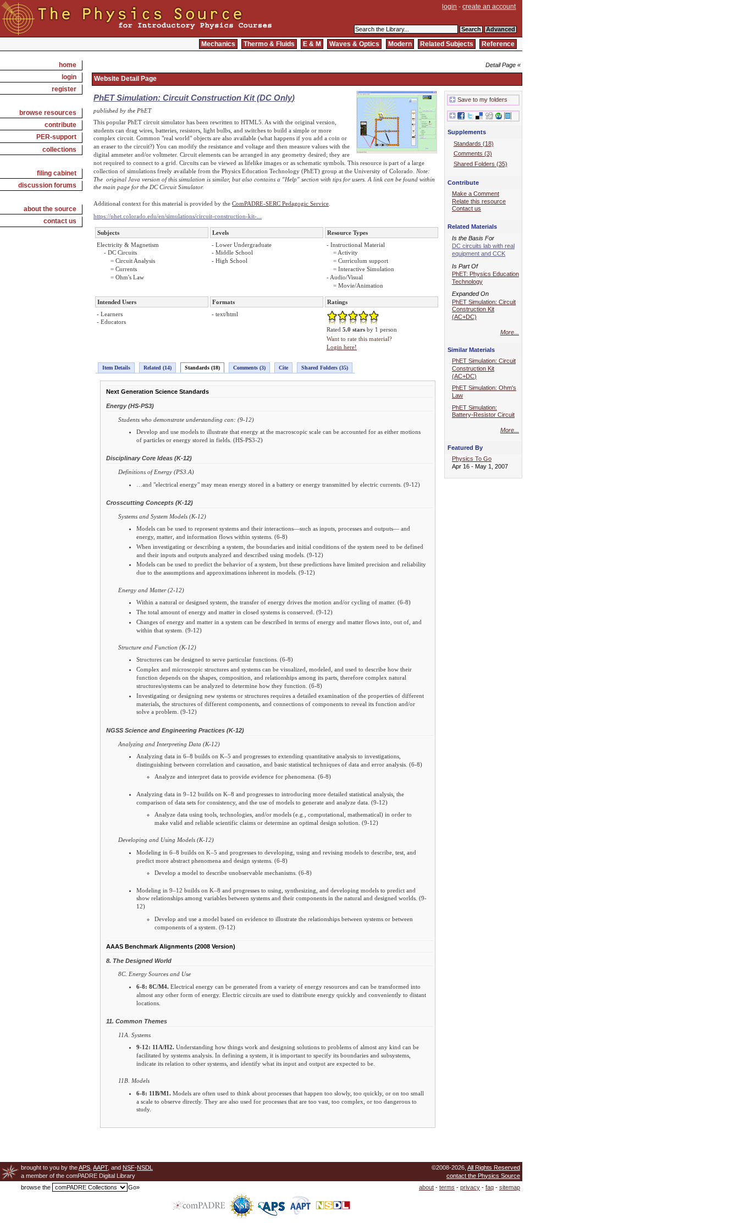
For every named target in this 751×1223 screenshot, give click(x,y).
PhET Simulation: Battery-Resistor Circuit (483, 411)
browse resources (47, 113)
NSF (129, 1167)
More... (509, 332)
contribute (60, 125)
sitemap (509, 1187)
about (426, 1187)
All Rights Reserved (493, 1167)
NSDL (145, 1167)
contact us (59, 221)
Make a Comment (475, 193)
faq (489, 1187)
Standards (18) (202, 368)
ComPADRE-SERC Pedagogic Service (280, 203)
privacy (470, 1187)
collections (59, 149)
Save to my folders (482, 99)
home (67, 65)
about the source (50, 209)
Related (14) (157, 368)
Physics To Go (472, 458)
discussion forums (47, 185)
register (64, 89)
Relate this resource (479, 201)
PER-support (56, 137)
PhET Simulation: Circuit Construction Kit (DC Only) (194, 97)
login (449, 6)
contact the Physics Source (483, 1175)
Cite (283, 368)
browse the (36, 1187)
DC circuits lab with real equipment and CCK (483, 250)
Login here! (342, 347)
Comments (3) (249, 368)
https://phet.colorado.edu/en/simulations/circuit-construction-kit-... (177, 216)
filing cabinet (56, 173)
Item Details (116, 368)
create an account (489, 6)
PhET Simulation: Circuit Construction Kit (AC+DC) (484, 309)
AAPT (100, 1167)
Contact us (466, 208)
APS (84, 1167)
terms (447, 1187)
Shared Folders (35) (324, 368)
